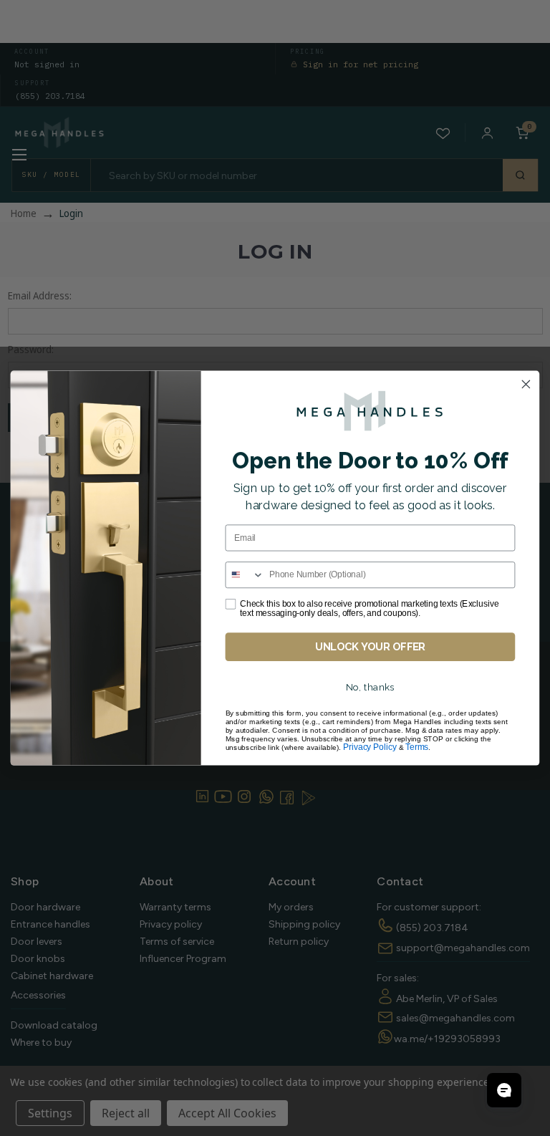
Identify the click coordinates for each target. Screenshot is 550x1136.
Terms (416, 747)
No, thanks (370, 687)
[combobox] (245, 574)
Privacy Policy (370, 747)
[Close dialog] (525, 384)
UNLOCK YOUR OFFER (370, 646)
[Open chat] (504, 1090)
